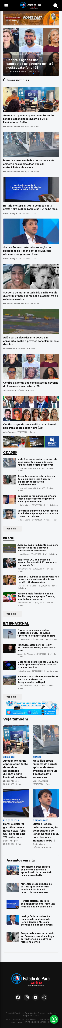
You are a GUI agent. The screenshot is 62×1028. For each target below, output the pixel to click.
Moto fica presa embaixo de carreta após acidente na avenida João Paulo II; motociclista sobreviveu (37, 462)
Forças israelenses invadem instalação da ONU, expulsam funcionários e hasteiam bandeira (36, 633)
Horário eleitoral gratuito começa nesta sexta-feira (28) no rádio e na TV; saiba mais (38, 904)
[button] (28, 73)
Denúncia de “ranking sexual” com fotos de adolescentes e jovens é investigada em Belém (36, 499)
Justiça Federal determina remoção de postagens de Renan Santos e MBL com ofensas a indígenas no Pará (37, 920)
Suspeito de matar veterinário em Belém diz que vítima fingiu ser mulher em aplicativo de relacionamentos (36, 480)
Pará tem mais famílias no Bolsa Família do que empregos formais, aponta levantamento (36, 596)
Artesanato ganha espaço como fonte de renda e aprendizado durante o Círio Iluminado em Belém (36, 871)
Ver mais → (12, 528)
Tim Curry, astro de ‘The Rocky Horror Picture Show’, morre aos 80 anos (36, 648)
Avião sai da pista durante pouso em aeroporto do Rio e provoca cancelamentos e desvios (37, 548)
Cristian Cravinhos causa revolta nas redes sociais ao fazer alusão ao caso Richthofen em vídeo (38, 579)
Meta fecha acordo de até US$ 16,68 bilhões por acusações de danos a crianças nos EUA (37, 665)
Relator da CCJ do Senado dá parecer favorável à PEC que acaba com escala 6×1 (37, 562)
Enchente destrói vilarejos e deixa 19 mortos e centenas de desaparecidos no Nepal (38, 679)
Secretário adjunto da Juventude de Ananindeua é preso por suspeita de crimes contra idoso (37, 513)
